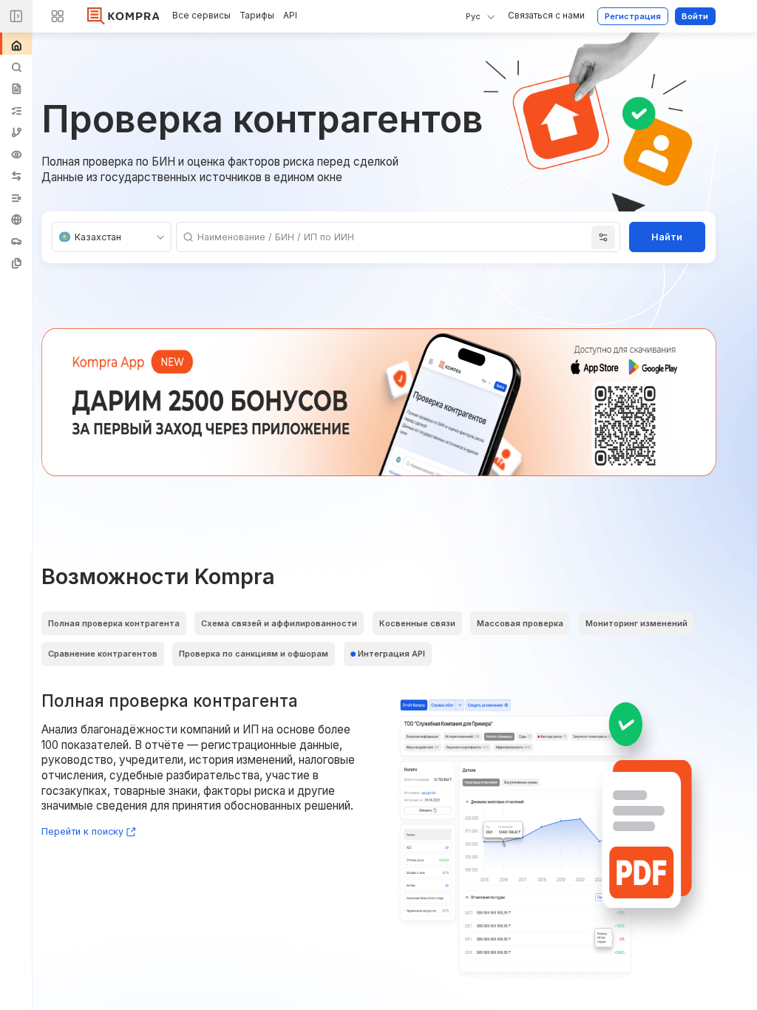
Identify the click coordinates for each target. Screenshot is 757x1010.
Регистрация (633, 16)
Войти (695, 16)
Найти (666, 237)
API (290, 16)
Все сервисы (201, 16)
